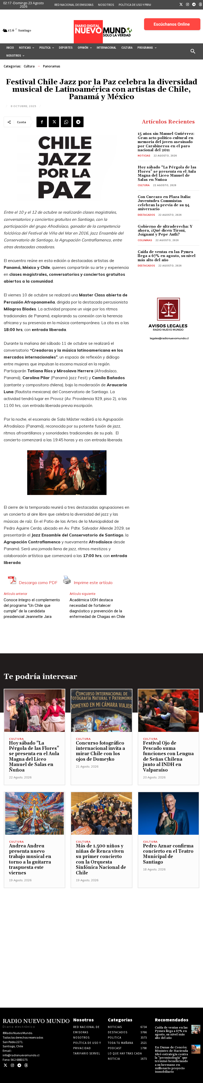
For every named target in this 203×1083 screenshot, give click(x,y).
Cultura (29, 66)
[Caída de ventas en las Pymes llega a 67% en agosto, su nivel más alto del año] (195, 1029)
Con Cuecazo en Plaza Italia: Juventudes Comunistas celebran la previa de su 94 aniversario (164, 203)
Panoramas (51, 66)
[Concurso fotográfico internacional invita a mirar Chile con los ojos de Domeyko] (101, 710)
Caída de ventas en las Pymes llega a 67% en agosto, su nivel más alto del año (167, 256)
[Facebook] (41, 122)
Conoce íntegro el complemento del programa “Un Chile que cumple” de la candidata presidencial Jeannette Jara (32, 608)
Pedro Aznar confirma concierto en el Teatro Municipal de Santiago (168, 854)
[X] (54, 122)
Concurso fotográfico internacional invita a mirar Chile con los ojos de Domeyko (100, 751)
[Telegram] (194, 4)
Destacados (146, 214)
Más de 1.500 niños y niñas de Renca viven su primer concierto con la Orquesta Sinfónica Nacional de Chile (101, 859)
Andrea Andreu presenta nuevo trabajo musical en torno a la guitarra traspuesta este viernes (30, 859)
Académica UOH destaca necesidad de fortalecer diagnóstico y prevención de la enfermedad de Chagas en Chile (97, 608)
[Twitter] (181, 4)
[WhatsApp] (66, 122)
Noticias (144, 155)
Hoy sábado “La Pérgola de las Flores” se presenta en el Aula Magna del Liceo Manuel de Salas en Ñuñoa (167, 173)
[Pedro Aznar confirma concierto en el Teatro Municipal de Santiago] (168, 813)
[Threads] (26, 1065)
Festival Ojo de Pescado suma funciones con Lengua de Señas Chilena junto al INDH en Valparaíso (168, 756)
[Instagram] (187, 4)
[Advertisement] (101, 925)
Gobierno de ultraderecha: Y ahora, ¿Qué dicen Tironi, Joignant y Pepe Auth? (165, 230)
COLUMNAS (145, 240)
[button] (193, 51)
